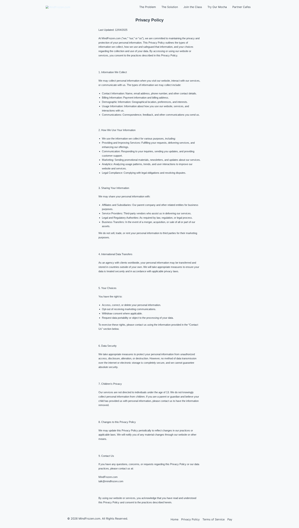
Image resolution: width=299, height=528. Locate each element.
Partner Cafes (241, 7)
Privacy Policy (190, 519)
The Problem (147, 7)
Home (174, 519)
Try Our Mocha (217, 7)
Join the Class (192, 7)
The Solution (169, 7)
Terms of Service (213, 519)
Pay (229, 519)
